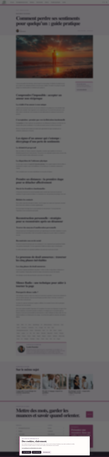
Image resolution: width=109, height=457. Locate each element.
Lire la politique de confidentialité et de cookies (32, 448)
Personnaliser (46, 452)
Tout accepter (36, 452)
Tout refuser (26, 452)
